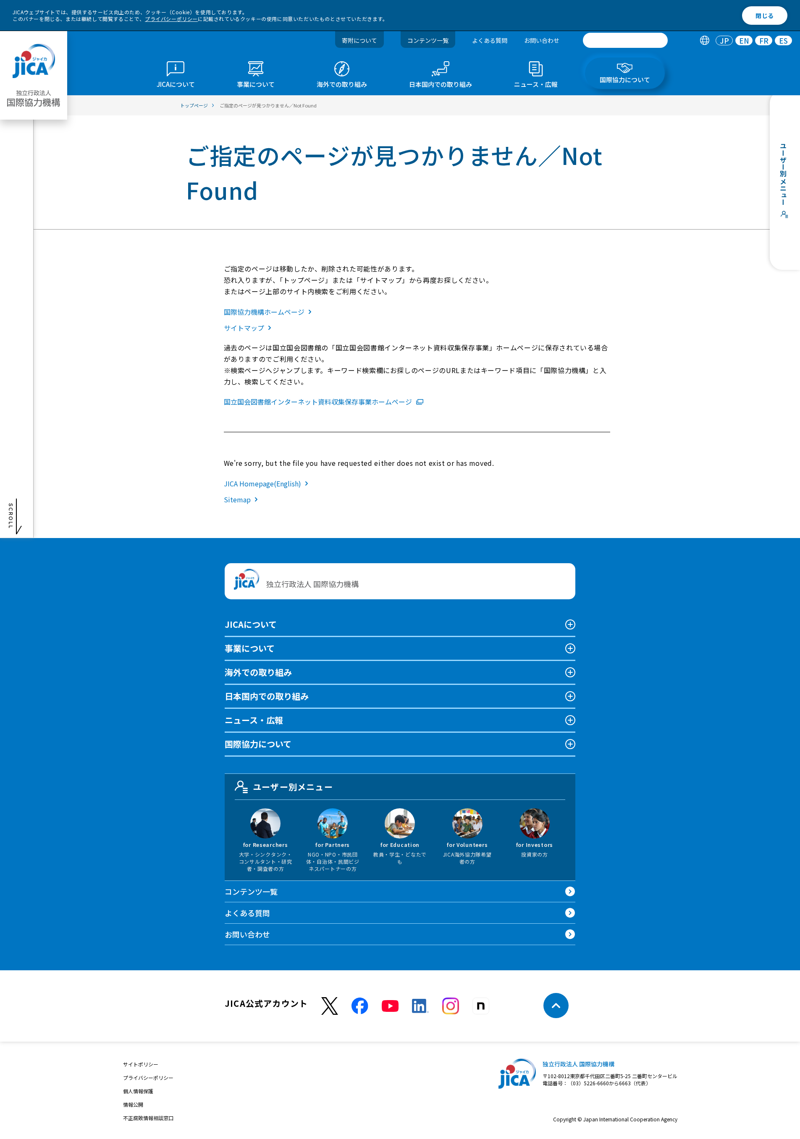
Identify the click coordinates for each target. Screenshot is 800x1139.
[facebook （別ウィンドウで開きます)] (359, 1006)
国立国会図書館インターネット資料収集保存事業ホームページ (318, 402)
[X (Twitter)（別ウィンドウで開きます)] (329, 1006)
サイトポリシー (140, 1064)
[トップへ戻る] (556, 1005)
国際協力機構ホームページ (264, 312)
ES (783, 40)
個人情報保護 (138, 1091)
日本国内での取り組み (267, 696)
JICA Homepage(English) (262, 483)
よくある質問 (489, 40)
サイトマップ (244, 328)
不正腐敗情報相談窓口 (148, 1117)
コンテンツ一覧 (428, 40)
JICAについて (251, 624)
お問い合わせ (541, 40)
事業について (250, 648)
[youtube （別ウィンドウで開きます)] (390, 1006)
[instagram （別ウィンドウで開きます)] (450, 1006)
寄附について (359, 40)
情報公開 (133, 1104)
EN (744, 40)
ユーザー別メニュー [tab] (293, 787)
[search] (625, 40)
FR (764, 40)
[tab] (704, 40)
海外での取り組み (258, 672)
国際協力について (258, 744)
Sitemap (237, 499)
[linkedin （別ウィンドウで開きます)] (420, 1006)
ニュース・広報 (254, 720)
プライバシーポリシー (171, 18)
